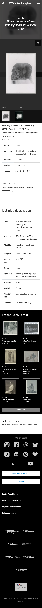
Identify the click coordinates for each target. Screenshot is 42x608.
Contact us (21, 481)
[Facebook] (16, 445)
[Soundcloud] (11, 464)
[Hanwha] (21, 571)
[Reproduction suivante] (39, 74)
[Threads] (25, 445)
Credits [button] (4, 107)
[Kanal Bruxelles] (14, 558)
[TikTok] (7, 455)
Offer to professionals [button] (10, 500)
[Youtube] (30, 464)
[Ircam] (30, 532)
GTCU (21, 598)
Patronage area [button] (8, 513)
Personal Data (28, 598)
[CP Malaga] (28, 545)
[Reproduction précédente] (3, 74)
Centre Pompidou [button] (9, 494)
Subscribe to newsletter (21, 473)
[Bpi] (14, 532)
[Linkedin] (16, 455)
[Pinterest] (25, 455)
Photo (17, 145)
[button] (21, 211)
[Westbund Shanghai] (30, 558)
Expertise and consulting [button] (12, 507)
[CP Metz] (15, 545)
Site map (16, 598)
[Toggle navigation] (38, 3)
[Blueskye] (35, 445)
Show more (21, 409)
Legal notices (8, 598)
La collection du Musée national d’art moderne (19, 425)
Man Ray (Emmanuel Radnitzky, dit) (18, 125)
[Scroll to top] (37, 603)
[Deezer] (35, 455)
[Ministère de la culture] (21, 587)
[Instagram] (7, 445)
